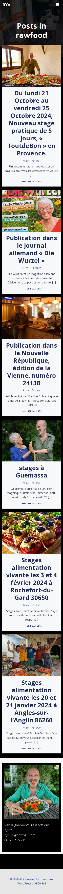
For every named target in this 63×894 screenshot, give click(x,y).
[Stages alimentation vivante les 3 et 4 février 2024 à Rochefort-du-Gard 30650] (31, 532)
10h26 (38, 268)
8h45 (38, 605)
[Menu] (57, 5)
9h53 (38, 482)
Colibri (41, 883)
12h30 (38, 390)
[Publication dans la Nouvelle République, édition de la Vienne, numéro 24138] (31, 318)
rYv (27, 160)
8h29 (38, 727)
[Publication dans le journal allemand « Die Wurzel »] (31, 210)
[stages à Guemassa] (31, 440)
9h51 (38, 160)
